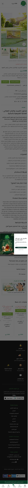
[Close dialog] (27, 234)
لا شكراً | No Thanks (21, 249)
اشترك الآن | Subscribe (21, 247)
